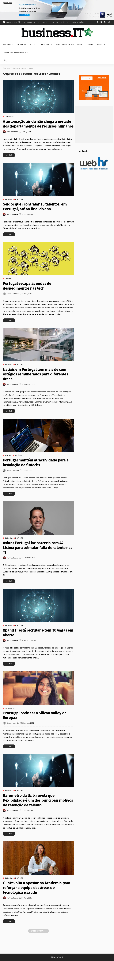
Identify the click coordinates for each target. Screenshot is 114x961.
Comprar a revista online (15, 52)
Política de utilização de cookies (72, 22)
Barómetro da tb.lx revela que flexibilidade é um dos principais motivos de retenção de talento (38, 800)
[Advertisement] (94, 124)
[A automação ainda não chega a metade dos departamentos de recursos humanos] (38, 96)
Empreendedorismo (64, 44)
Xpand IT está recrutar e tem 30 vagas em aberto (38, 632)
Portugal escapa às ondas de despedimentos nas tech (27, 286)
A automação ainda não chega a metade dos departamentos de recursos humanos (38, 124)
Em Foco (33, 44)
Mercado (8, 455)
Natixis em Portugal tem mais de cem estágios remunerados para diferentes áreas (35, 374)
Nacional (8, 199)
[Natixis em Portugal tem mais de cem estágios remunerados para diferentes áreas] (38, 344)
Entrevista (21, 44)
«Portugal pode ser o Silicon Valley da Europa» (34, 715)
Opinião (90, 44)
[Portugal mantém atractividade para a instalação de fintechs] (38, 435)
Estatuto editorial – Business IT (48, 22)
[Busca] (109, 22)
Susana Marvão (13, 294)
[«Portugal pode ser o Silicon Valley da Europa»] (38, 688)
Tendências (10, 117)
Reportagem (46, 44)
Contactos (31, 22)
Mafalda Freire (12, 132)
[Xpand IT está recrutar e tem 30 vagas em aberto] (38, 605)
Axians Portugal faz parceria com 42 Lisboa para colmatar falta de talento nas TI (37, 547)
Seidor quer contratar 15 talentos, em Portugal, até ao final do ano (35, 206)
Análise (80, 44)
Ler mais (9, 155)
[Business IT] (57, 33)
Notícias (7, 44)
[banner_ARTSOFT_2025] (94, 87)
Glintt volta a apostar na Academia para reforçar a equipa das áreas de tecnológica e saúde (36, 887)
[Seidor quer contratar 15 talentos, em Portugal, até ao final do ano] (38, 179)
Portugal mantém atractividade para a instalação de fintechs (36, 462)
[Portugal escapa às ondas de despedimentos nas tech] (38, 258)
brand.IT (101, 44)
